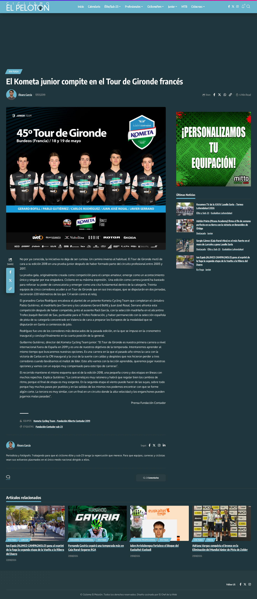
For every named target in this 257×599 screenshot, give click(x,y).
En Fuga (14, 71)
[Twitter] (233, 6)
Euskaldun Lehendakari (221, 213)
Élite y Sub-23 (202, 213)
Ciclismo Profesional (81, 540)
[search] (248, 6)
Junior (210, 233)
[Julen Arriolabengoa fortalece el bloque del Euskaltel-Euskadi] (159, 523)
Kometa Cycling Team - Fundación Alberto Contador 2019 (62, 420)
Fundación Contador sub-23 (49, 426)
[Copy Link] (230, 94)
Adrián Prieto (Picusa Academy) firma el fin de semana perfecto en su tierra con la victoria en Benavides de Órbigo (223, 225)
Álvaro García (25, 94)
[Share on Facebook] (214, 94)
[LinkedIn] (164, 445)
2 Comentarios (153, 477)
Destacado (201, 233)
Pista (210, 540)
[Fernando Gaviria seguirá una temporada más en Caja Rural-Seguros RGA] (97, 523)
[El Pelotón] (29, 7)
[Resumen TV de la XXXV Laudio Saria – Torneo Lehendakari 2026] (185, 209)
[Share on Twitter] (219, 94)
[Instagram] (237, 6)
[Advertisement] (128, 39)
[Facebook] (229, 6)
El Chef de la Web (168, 594)
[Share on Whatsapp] (225, 94)
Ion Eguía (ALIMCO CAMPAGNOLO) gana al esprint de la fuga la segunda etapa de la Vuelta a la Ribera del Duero (223, 261)
